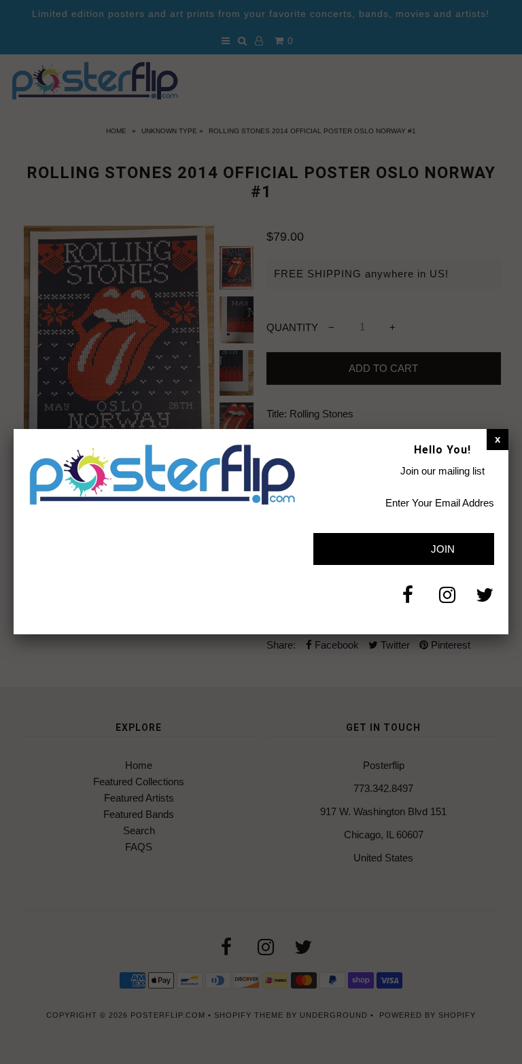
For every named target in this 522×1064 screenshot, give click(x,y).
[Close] (497, 439)
